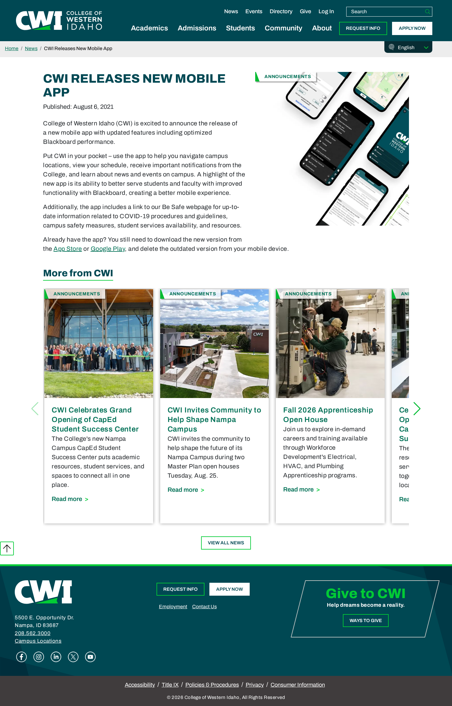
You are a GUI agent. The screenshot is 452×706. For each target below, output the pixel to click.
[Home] (43, 591)
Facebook (21, 657)
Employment (173, 606)
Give (305, 11)
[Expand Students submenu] (240, 35)
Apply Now (412, 28)
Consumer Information (298, 685)
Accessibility (140, 685)
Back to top (7, 548)
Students (240, 28)
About (322, 28)
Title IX (170, 685)
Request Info (363, 28)
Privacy (255, 685)
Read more (99, 498)
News (231, 11)
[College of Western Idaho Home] (59, 20)
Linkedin (56, 657)
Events (253, 11)
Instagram (39, 657)
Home (11, 48)
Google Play (108, 248)
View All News (226, 542)
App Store (68, 248)
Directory (281, 11)
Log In (326, 11)
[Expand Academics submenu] (149, 35)
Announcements (287, 76)
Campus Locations (38, 641)
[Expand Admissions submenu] (197, 35)
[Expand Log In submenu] (326, 18)
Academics (149, 28)
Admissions (197, 28)
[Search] (427, 12)
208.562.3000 (32, 633)
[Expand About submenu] (322, 35)
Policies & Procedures (212, 685)
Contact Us (204, 606)
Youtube (90, 657)
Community (283, 28)
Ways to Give (366, 620)
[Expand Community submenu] (283, 35)
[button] (417, 409)
